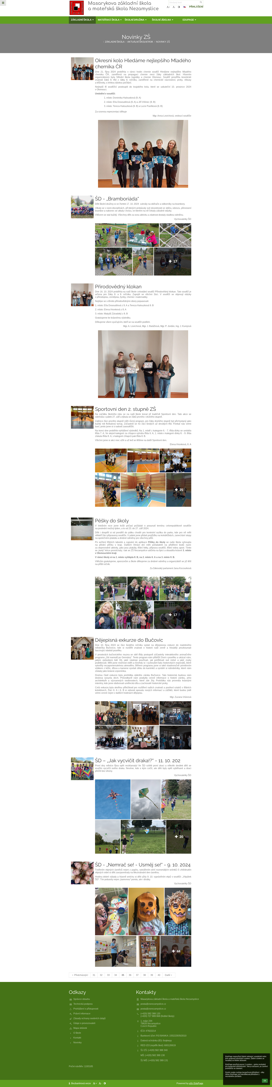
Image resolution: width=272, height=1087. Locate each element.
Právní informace (81, 1013)
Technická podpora (83, 1004)
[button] (179, 7)
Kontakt (77, 1037)
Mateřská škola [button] (109, 20)
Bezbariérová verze (81, 1083)
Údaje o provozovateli (84, 1023)
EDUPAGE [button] (188, 20)
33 (108, 975)
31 (94, 975)
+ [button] (169, 7)
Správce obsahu (81, 999)
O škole (77, 1033)
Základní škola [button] (81, 20)
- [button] (101, 1083)
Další (167, 975)
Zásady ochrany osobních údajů (89, 1018)
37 (137, 975)
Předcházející (81, 975)
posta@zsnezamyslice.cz (153, 1004)
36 (130, 975)
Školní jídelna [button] (161, 20)
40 (159, 975)
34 (115, 975)
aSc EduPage (196, 1083)
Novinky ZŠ (163, 42)
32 (101, 975)
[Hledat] (201, 2)
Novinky (77, 1042)
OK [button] (265, 1081)
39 (151, 975)
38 (144, 975)
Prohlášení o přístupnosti (85, 1009)
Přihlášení (196, 7)
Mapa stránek (80, 1028)
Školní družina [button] (134, 20)
